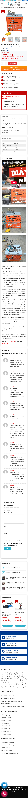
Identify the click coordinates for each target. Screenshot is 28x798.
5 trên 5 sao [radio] (7, 510)
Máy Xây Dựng (9, 7)
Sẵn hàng (5, 623)
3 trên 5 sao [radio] (11, 508)
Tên (5, 526)
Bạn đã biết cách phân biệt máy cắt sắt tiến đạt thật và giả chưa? (15, 588)
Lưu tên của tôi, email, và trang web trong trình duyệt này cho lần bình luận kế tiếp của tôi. (13, 543)
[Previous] (2, 614)
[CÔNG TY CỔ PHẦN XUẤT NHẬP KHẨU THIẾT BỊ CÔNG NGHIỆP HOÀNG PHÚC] (14, 3)
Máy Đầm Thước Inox (19, 613)
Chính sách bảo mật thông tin (10, 753)
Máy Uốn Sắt (22, 7)
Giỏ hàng (13, 63)
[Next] (24, 23)
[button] (2, 3)
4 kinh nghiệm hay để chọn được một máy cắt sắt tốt (16, 577)
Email (6, 533)
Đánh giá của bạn (9, 505)
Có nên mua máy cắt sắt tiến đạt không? (15, 583)
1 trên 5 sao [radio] (4, 508)
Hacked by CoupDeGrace (13, 567)
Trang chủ (3, 7)
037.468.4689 (8, 695)
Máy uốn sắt (15, 7)
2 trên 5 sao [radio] (7, 508)
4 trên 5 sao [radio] (16, 508)
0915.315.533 (8, 698)
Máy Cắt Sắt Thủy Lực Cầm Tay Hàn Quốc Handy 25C (6, 614)
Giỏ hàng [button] (7, 625)
